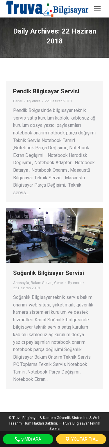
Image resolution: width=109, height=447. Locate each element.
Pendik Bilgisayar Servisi (46, 91)
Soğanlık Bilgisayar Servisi (48, 272)
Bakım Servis (41, 283)
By (33, 101)
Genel (18, 101)
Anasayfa (21, 283)
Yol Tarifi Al (84, 439)
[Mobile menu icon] (97, 9)
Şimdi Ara (30, 439)
